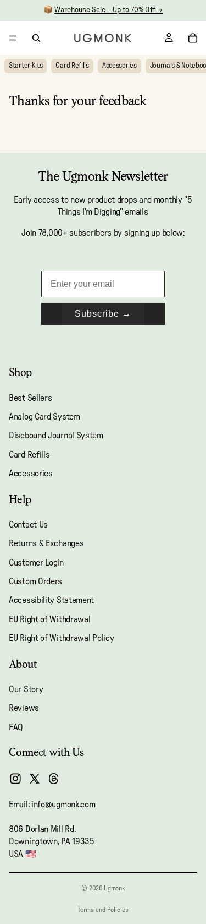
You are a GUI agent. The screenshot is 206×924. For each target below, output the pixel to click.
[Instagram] (15, 778)
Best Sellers (30, 397)
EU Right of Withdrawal (49, 619)
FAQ (16, 726)
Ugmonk (114, 888)
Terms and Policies (103, 909)
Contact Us (28, 524)
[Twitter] (34, 778)
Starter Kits (25, 65)
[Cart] (193, 38)
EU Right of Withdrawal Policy (61, 638)
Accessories (119, 65)
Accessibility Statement (51, 600)
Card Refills (71, 65)
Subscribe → (103, 313)
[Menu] (12, 38)
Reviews (24, 708)
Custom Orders (35, 581)
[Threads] (53, 778)
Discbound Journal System (56, 435)
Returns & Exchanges (46, 543)
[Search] (36, 38)
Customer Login (36, 562)
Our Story (26, 689)
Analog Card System (44, 416)
